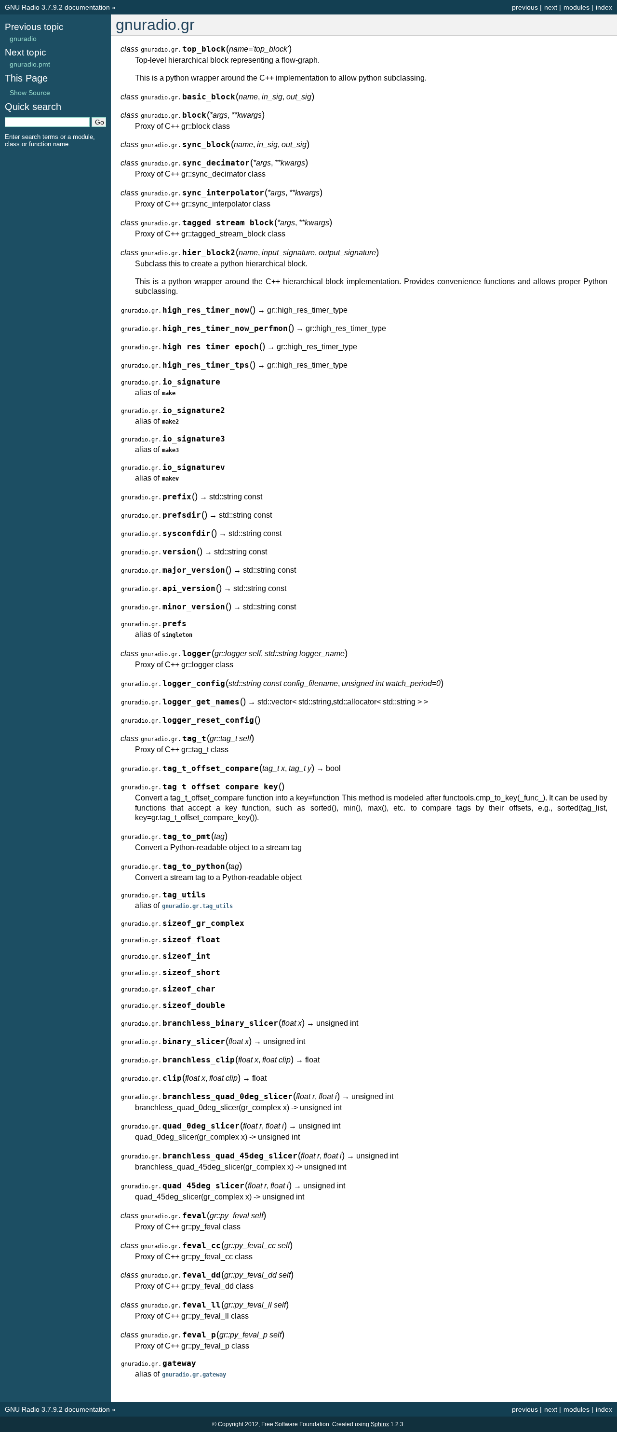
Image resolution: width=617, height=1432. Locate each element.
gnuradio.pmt (30, 64)
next (550, 7)
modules (576, 7)
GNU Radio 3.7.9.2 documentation (57, 7)
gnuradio (23, 38)
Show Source (30, 92)
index (604, 7)
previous (525, 7)
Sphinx (380, 1424)
